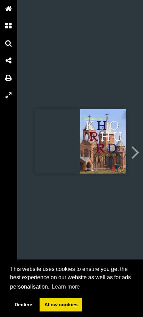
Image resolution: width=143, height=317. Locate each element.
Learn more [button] (66, 287)
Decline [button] (23, 304)
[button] (8, 8)
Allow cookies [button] (61, 304)
